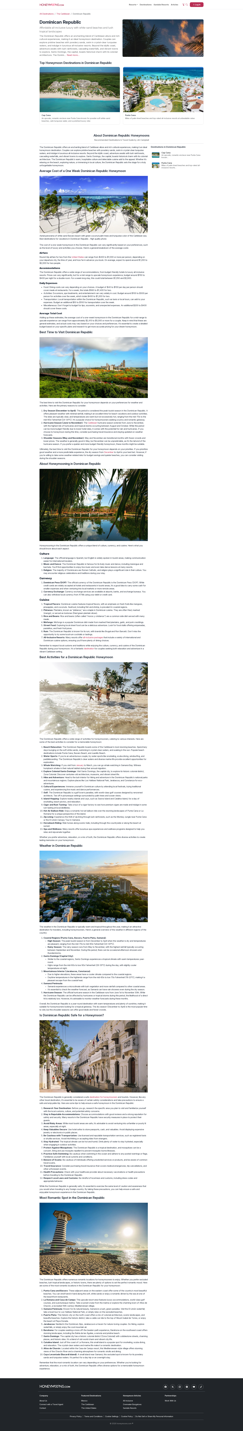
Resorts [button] (132, 5)
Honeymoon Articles (132, 1396)
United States (78, 257)
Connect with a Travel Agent (51, 1404)
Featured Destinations (91, 1396)
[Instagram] (179, 1386)
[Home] (54, 1386)
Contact (42, 1408)
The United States (88, 1408)
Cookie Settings (111, 1416)
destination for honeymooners (103, 1097)
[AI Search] (185, 4)
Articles (174, 5)
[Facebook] (165, 1386)
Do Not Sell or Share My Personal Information (154, 1416)
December (109, 452)
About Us (43, 1401)
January (80, 765)
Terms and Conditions (93, 1416)
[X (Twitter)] (172, 1386)
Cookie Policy (127, 1416)
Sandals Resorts (161, 5)
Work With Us (170, 1401)
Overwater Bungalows (132, 1404)
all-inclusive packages (93, 637)
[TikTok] (201, 1386)
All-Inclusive (128, 1401)
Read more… (73, 55)
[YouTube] (193, 1386)
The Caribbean (63, 14)
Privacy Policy (76, 1416)
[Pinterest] (186, 1386)
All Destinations (46, 14)
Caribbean (92, 423)
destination (89, 648)
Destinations (146, 5)
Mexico (84, 1401)
